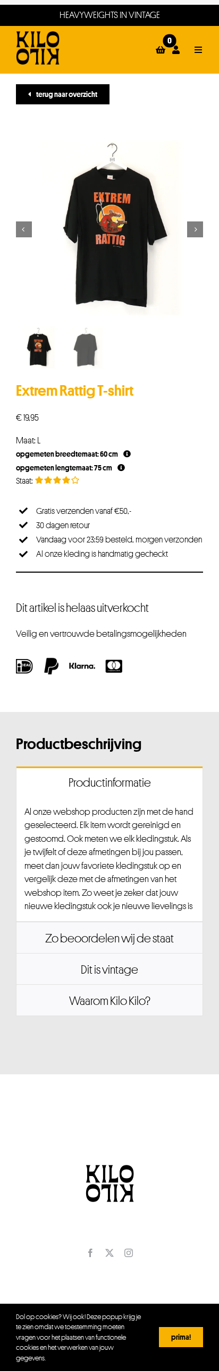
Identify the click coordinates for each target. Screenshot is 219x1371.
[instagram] (128, 1253)
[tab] (109, 782)
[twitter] (109, 1253)
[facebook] (90, 1253)
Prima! (181, 1337)
